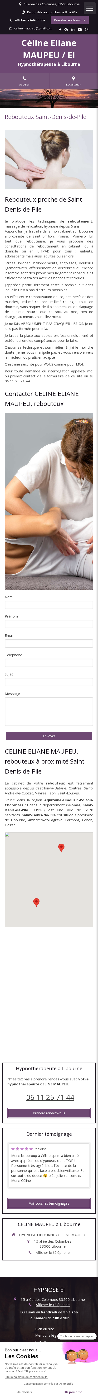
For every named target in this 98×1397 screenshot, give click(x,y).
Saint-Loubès (68, 793)
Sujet (9, 674)
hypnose (51, 226)
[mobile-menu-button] (90, 8)
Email (9, 635)
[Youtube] (80, 30)
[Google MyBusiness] (66, 30)
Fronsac (63, 236)
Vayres (41, 793)
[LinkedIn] (72, 30)
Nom (9, 596)
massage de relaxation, (24, 226)
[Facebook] (60, 30)
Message (12, 693)
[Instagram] (86, 30)
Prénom (11, 616)
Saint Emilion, (44, 236)
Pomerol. (80, 236)
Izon (52, 793)
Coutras (75, 788)
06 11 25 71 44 (50, 1097)
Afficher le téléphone (30, 20)
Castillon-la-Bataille (50, 788)
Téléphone (13, 654)
